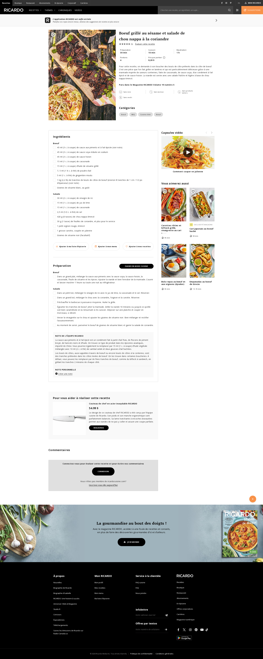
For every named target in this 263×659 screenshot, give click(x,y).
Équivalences (59, 620)
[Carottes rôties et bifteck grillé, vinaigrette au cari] (173, 204)
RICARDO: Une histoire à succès (66, 598)
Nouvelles (57, 582)
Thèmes (49, 10)
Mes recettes (100, 588)
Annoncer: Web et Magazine (65, 604)
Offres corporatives (185, 609)
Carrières (84, 3)
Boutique (18, 3)
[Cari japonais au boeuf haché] (202, 204)
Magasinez (99, 428)
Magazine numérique (186, 619)
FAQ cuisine (140, 582)
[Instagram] (191, 629)
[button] (229, 10)
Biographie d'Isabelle (62, 593)
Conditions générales (164, 653)
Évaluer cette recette (145, 44)
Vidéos (78, 10)
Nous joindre (141, 593)
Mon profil (99, 582)
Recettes (6, 3)
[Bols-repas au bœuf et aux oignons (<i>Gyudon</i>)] (173, 261)
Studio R (56, 609)
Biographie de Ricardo (62, 588)
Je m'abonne (133, 542)
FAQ (137, 588)
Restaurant (30, 3)
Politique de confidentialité (141, 653)
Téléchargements (60, 625)
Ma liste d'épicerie (102, 598)
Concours (57, 614)
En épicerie (59, 3)
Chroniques (65, 10)
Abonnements (44, 3)
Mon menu (99, 593)
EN (239, 3)
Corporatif (72, 3)
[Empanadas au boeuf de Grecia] (202, 261)
